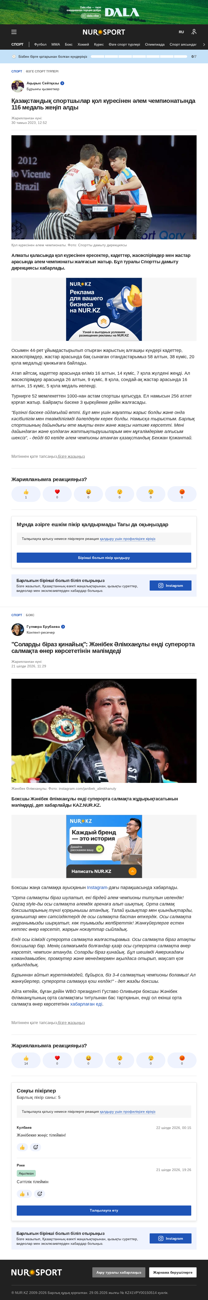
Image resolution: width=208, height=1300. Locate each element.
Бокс (69, 44)
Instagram (174, 585)
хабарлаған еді (85, 1004)
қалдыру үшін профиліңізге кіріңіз (127, 539)
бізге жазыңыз (71, 456)
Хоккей (83, 44)
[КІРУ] (194, 32)
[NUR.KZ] (104, 32)
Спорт (17, 44)
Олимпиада (155, 44)
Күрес (99, 44)
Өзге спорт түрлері (124, 44)
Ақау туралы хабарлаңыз (118, 1272)
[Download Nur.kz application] (104, 12)
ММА (55, 44)
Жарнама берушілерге (173, 1272)
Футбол (40, 44)
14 (26, 1063)
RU (181, 32)
